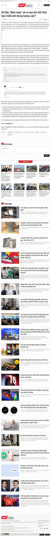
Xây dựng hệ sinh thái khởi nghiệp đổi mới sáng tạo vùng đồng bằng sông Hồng (35, 315)
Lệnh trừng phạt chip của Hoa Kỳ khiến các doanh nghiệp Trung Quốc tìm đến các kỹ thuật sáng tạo (35, 255)
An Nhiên (5, 19)
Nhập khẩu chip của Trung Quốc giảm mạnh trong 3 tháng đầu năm (35, 285)
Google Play (47, 534)
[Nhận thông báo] (39, 5)
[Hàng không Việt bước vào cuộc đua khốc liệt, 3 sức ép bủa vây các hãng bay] (19, 168)
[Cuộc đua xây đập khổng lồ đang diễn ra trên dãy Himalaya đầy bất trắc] (31, 168)
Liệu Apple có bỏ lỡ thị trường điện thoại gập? (34, 209)
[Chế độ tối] (41, 5)
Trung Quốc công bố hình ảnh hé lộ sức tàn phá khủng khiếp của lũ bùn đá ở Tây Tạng (19, 194)
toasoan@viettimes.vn (45, 520)
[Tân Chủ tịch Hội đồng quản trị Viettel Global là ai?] (10, 349)
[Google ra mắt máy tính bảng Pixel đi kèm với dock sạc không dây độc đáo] (10, 228)
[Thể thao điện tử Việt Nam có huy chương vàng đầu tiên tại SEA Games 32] (10, 501)
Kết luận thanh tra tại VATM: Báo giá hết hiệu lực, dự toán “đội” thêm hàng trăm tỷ (31, 194)
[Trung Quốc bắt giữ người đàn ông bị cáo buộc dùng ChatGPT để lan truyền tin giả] (10, 304)
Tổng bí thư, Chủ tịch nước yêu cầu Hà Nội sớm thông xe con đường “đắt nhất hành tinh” (6, 194)
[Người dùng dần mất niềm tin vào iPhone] (10, 365)
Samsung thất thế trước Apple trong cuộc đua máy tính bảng (35, 391)
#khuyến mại (43, 132)
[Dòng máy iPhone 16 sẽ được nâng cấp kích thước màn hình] (10, 380)
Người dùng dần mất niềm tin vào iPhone (34, 360)
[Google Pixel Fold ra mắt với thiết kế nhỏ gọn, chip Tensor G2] (10, 243)
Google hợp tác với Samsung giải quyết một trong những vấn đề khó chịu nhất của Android (35, 452)
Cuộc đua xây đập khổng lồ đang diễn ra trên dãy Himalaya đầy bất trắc (31, 175)
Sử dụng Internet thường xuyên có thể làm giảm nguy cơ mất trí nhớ (35, 421)
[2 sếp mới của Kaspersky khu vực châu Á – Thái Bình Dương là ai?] (10, 486)
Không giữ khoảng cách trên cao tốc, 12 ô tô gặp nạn (44, 175)
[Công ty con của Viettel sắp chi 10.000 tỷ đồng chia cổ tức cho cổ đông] (44, 186)
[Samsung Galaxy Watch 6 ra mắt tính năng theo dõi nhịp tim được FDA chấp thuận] (10, 410)
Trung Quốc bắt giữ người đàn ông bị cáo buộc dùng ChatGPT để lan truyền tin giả (34, 300)
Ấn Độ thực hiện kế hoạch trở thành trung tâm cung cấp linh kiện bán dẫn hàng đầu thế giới (35, 270)
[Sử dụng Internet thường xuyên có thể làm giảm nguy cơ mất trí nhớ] (10, 425)
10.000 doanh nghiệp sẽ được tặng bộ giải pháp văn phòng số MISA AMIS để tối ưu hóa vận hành (35, 332)
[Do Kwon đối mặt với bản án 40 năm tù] (10, 440)
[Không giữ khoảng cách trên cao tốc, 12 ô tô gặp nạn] (44, 168)
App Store (41, 534)
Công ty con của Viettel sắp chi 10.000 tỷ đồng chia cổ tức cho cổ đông (44, 194)
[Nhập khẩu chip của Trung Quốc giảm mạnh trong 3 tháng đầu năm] (10, 289)
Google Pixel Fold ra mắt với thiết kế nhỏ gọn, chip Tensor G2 (34, 239)
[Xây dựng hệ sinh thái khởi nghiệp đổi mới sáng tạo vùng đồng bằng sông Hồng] (10, 319)
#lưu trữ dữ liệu (18, 132)
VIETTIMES (25, 5)
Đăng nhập (46, 5)
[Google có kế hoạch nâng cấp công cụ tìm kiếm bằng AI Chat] (10, 470)
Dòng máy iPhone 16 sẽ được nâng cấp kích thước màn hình (35, 376)
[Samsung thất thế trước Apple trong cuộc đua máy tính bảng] (10, 395)
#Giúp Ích (37, 132)
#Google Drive (10, 132)
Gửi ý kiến (47, 155)
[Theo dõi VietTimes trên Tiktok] (47, 528)
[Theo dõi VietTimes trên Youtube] (44, 528)
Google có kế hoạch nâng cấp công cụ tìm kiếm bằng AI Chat (34, 467)
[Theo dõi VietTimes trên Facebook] (40, 528)
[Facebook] (40, 19)
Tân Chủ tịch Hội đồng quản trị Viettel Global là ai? (33, 346)
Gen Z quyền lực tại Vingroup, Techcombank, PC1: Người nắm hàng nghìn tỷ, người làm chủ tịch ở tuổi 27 (6, 177)
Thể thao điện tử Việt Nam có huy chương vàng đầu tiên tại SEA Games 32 (34, 497)
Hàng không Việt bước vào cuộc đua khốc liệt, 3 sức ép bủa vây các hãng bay (19, 175)
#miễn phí (10, 134)
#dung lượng (25, 132)
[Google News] (47, 19)
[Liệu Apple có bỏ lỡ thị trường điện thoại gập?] (10, 212)
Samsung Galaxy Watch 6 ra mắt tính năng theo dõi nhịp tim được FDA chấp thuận (35, 406)
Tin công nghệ (7, 204)
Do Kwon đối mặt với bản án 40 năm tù (33, 435)
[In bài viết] (42, 19)
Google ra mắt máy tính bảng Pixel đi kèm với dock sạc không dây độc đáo (34, 224)
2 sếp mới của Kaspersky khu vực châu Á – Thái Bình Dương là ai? (35, 482)
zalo (42, 528)
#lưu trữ (31, 132)
